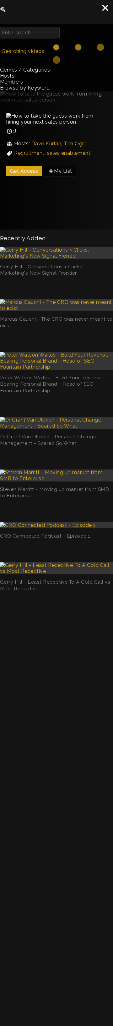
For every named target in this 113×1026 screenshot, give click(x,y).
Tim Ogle (75, 144)
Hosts (7, 76)
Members (11, 82)
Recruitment (29, 153)
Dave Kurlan (46, 144)
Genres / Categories (25, 70)
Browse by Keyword (25, 88)
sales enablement (69, 153)
